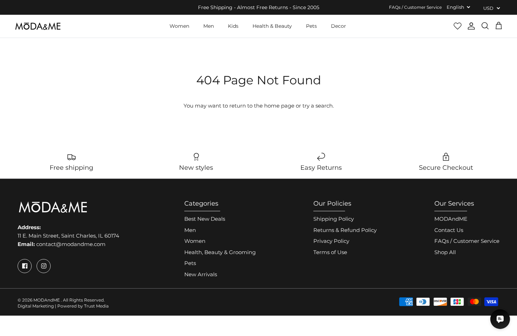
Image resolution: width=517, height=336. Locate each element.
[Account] (471, 26)
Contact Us (448, 230)
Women (179, 26)
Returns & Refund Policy (345, 230)
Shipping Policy (333, 218)
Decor (338, 26)
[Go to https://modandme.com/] (38, 26)
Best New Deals (204, 218)
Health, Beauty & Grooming (220, 252)
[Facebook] (25, 266)
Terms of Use (330, 252)
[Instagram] (44, 266)
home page (279, 105)
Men (208, 26)
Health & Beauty (272, 26)
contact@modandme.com (71, 244)
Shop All (445, 252)
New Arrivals (200, 274)
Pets (311, 26)
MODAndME (450, 218)
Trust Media (96, 306)
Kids (233, 26)
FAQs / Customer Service (415, 7)
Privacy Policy (331, 241)
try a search (317, 105)
